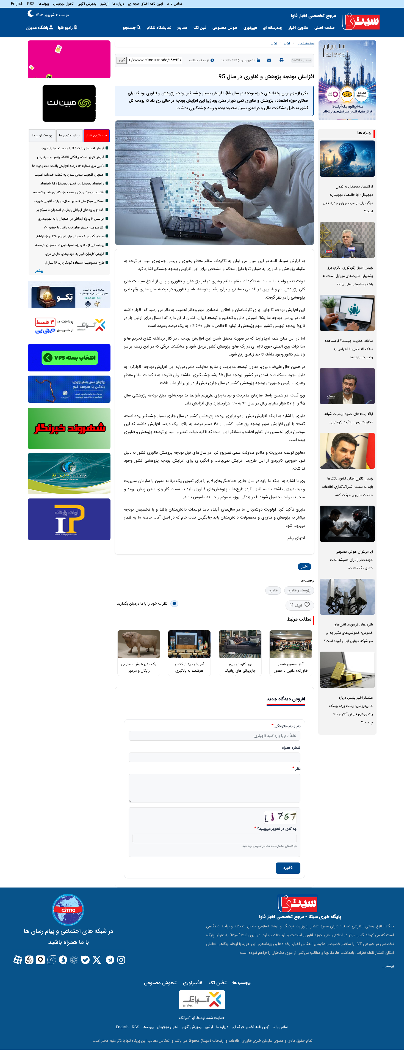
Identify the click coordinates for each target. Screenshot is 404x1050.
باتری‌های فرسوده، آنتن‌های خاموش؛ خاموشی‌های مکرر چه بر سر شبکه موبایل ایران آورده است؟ (348, 633)
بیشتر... (388, 966)
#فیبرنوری (193, 983)
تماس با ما (174, 4)
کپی (122, 60)
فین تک (199, 28)
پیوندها (43, 4)
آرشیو (104, 4)
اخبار (286, 43)
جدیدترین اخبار (96, 135)
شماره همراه (291, 748)
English (17, 4)
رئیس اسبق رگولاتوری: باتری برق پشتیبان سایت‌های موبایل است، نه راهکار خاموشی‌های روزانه (347, 276)
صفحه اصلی (324, 28)
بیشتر (39, 271)
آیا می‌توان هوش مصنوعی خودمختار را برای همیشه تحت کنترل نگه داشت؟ (351, 560)
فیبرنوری (250, 28)
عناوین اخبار (298, 28)
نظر (297, 769)
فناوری (273, 590)
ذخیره (288, 868)
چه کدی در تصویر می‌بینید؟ (277, 829)
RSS (31, 4)
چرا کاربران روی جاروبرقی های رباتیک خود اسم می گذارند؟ (240, 671)
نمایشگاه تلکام (159, 28)
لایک (298, 606)
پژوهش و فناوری (299, 590)
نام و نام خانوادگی (287, 726)
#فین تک (218, 983)
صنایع (182, 28)
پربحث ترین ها (42, 135)
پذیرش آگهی (87, 4)
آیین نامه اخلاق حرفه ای (145, 4)
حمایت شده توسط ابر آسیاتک (202, 1018)
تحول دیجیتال (63, 4)
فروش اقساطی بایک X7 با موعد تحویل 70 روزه (72, 148)
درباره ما (118, 4)
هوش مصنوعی (224, 28)
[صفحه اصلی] (361, 21)
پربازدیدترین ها (69, 135)
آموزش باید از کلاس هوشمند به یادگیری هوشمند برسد (189, 671)
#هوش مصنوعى (160, 983)
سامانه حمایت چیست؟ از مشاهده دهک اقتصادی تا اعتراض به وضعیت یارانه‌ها (349, 349)
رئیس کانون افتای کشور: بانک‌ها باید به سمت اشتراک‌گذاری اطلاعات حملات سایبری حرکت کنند (347, 487)
